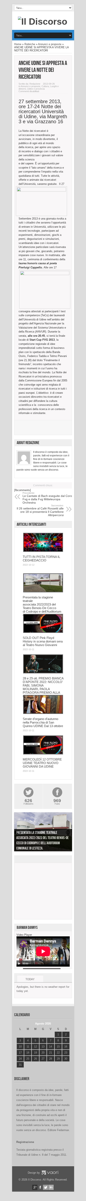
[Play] (19, 963)
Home (17, 44)
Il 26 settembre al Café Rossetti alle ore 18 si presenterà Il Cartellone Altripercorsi (40, 510)
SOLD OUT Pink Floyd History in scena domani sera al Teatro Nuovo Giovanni (43, 641)
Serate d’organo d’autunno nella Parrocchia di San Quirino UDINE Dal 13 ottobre (43, 722)
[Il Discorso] (42, 22)
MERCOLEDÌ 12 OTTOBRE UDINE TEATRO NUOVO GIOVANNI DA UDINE (42, 763)
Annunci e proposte (49, 44)
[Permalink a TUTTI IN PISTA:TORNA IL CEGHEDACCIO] (43, 550)
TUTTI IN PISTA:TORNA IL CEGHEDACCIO (41, 558)
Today (30, 979)
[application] (43, 951)
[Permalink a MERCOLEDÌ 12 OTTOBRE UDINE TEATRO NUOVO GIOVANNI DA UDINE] (43, 753)
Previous (18, 832)
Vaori (50, 1173)
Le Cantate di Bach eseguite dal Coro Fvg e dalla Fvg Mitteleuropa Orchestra (47, 498)
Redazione (34, 84)
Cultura (45, 86)
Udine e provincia (36, 89)
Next (68, 832)
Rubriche (29, 44)
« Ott (19, 1070)
